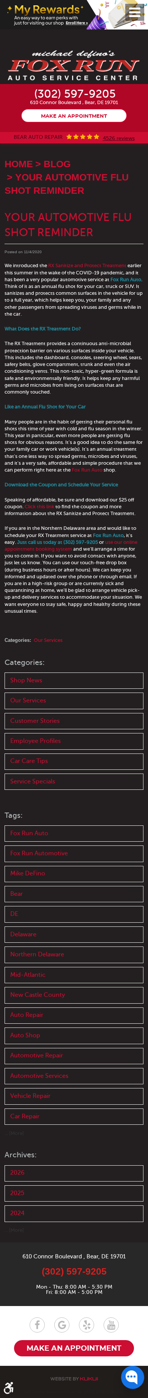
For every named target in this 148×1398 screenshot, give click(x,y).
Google (61, 1325)
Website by (74, 1379)
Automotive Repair (36, 1055)
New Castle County (37, 995)
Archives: (21, 1155)
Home (19, 164)
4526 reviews (119, 138)
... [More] (14, 1133)
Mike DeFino (27, 873)
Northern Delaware (37, 954)
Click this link (39, 506)
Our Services (48, 640)
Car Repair (24, 1116)
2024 (17, 1213)
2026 (17, 1172)
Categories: (25, 662)
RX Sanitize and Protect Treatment (87, 265)
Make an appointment (74, 116)
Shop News (26, 680)
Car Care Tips (29, 761)
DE (14, 914)
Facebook (37, 1325)
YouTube (111, 1325)
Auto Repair (26, 1015)
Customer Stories (35, 721)
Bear (16, 893)
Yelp (86, 1325)
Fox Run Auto (87, 470)
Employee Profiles (35, 741)
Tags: (14, 815)
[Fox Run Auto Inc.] (74, 66)
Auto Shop (25, 1035)
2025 (17, 1193)
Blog (57, 164)
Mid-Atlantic (28, 974)
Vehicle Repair (30, 1096)
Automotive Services (39, 1076)
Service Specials (32, 781)
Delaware (23, 934)
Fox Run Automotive (39, 853)
